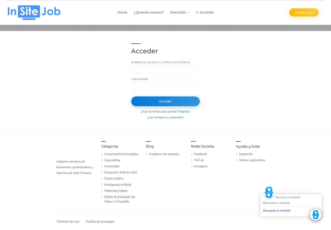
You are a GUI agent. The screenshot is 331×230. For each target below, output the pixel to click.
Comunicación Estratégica (121, 154)
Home (122, 12)
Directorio (178, 12)
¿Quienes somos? (149, 12)
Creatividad (111, 166)
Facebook (200, 154)
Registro (184, 111)
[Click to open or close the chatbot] (315, 214)
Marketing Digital (116, 191)
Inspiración (246, 154)
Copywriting (112, 160)
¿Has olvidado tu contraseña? (165, 117)
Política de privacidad (100, 221)
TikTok (199, 160)
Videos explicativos (252, 160)
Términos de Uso (67, 221)
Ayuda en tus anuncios (164, 154)
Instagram (200, 166)
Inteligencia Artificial (118, 185)
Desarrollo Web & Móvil (120, 172)
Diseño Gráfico (114, 178)
